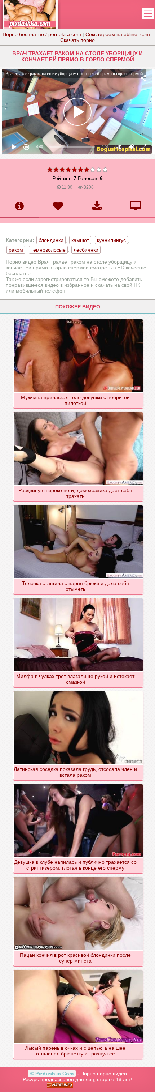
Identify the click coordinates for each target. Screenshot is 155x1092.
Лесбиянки (86, 250)
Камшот (80, 240)
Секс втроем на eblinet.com (117, 34)
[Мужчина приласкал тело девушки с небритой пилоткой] (78, 319)
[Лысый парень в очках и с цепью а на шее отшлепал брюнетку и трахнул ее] (78, 970)
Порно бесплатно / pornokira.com (42, 34)
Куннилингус (111, 240)
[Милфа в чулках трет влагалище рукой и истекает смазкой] (78, 598)
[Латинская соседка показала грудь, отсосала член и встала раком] (78, 691)
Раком (16, 250)
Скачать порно (77, 40)
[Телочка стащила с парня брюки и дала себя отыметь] (78, 505)
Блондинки (51, 240)
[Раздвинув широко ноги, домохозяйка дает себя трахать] (78, 412)
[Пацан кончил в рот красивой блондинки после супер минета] (78, 877)
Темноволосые (48, 250)
